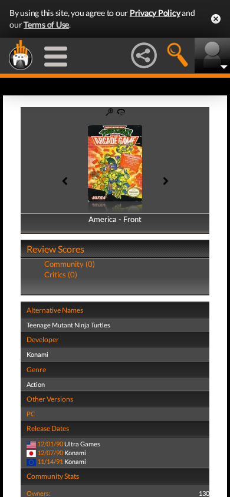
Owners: (39, 493)
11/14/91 (50, 461)
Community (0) (69, 264)
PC (31, 414)
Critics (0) (60, 274)
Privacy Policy (155, 13)
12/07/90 (50, 452)
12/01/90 (50, 444)
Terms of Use (46, 24)
